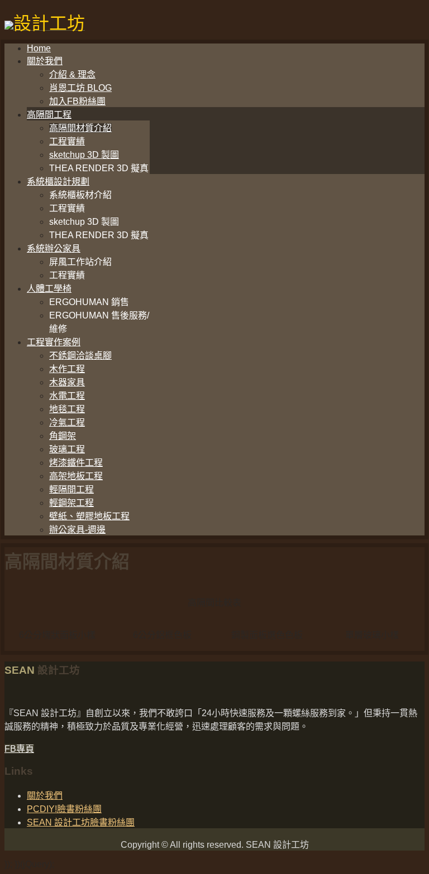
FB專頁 (19, 749)
